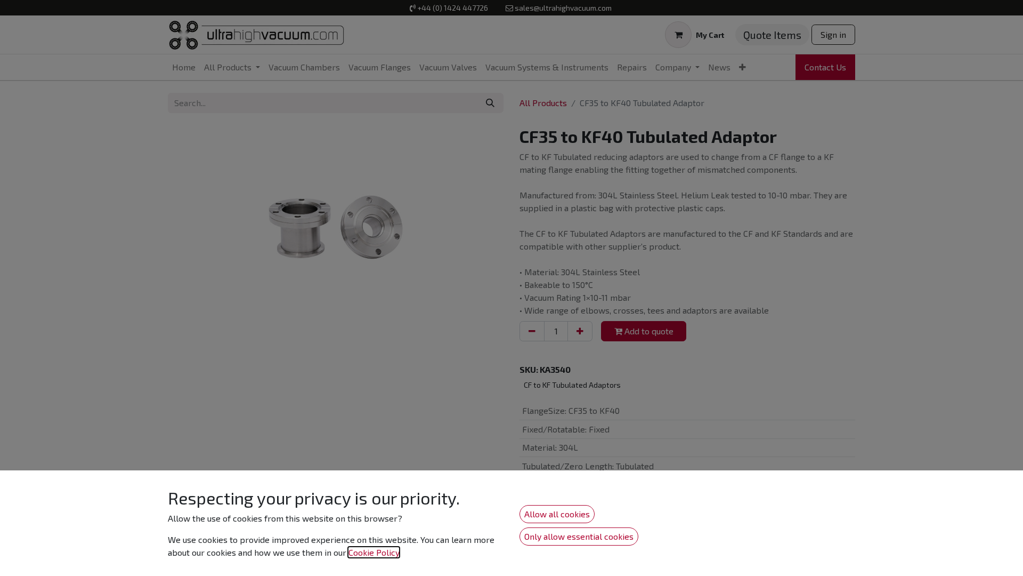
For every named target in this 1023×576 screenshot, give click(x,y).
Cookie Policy (373, 552)
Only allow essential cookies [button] (579, 536)
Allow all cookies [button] (557, 514)
